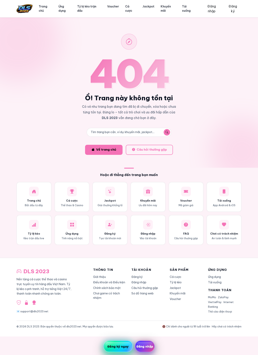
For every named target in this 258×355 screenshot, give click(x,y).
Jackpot (148, 6)
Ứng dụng (62, 8)
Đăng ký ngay (118, 346)
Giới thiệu (99, 277)
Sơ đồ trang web (142, 293)
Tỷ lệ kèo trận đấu (86, 8)
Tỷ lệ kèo (176, 282)
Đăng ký (233, 8)
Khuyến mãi (166, 8)
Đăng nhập (211, 8)
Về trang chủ (106, 149)
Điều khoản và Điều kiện (109, 282)
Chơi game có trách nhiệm (106, 295)
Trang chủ (43, 8)
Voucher (113, 6)
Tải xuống (186, 8)
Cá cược (128, 8)
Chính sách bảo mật (107, 288)
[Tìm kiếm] (167, 132)
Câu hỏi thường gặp (152, 149)
